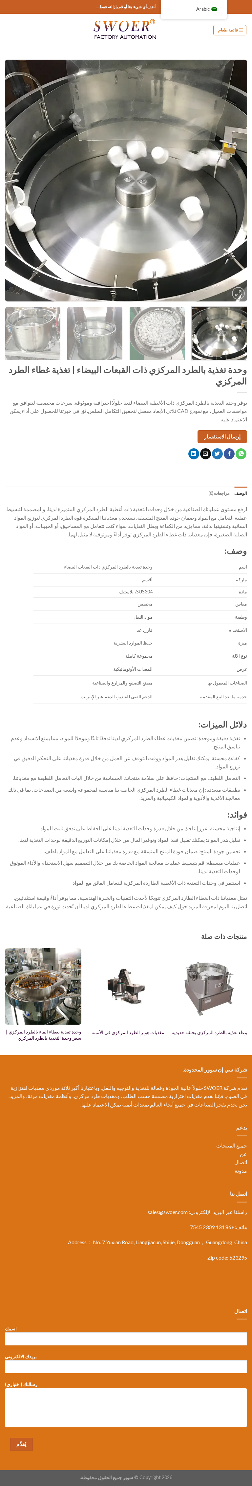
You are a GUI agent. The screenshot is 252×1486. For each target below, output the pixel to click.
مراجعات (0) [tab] (219, 493)
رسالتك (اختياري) (21, 1384)
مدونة (241, 1171)
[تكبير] (238, 293)
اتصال (240, 1162)
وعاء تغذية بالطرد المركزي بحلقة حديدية (209, 1032)
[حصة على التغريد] (217, 453)
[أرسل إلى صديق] (205, 453)
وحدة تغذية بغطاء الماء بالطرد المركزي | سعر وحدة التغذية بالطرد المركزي (43, 1035)
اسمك (11, 1328)
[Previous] (234, 180)
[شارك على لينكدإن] (193, 453)
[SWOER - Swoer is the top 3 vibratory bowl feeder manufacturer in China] (126, 30)
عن (243, 1154)
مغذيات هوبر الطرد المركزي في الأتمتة (128, 1032)
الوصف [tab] (240, 493)
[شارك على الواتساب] (241, 453)
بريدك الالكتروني (21, 1356)
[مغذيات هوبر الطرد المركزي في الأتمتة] (126, 986)
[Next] (13, 180)
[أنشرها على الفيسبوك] (229, 453)
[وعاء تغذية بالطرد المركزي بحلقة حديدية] (209, 986)
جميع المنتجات (231, 1145)
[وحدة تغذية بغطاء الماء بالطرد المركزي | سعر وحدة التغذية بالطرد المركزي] (43, 986)
